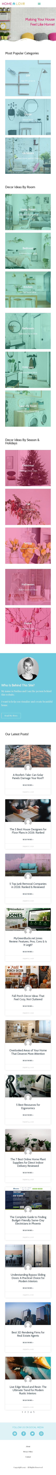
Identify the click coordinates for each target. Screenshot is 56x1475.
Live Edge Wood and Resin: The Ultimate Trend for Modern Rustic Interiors (28, 1390)
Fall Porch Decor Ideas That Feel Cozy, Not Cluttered (28, 997)
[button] (39, 3)
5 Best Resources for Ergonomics (28, 1106)
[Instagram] (41, 1433)
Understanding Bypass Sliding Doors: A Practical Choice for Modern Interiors (28, 1278)
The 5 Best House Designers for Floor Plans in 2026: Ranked (28, 831)
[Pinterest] (14, 1433)
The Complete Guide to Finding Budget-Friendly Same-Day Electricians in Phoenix (28, 1220)
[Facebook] (23, 1433)
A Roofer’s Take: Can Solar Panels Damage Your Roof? (28, 776)
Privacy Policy (28, 1452)
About (28, 1446)
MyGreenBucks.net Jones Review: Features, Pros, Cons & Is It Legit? (28, 941)
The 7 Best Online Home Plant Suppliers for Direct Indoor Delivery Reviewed (28, 1162)
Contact (28, 1457)
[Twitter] (32, 1433)
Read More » (28, 785)
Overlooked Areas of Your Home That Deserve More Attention (28, 1052)
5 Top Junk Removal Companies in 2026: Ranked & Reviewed (28, 885)
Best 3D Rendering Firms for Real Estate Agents (28, 1334)
